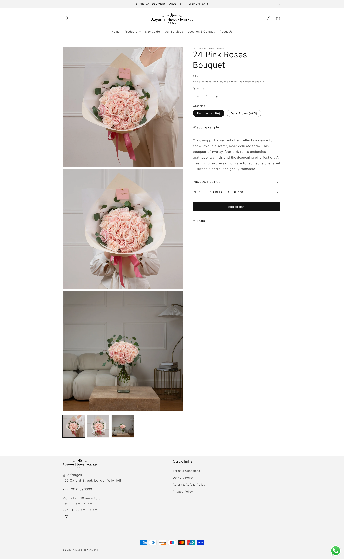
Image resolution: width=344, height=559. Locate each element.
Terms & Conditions (186, 470)
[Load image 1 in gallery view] (74, 426)
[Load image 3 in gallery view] (122, 426)
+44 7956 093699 (77, 489)
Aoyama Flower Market (86, 549)
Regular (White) (208, 113)
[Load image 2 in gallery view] (98, 426)
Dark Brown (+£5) (244, 113)
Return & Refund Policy (189, 484)
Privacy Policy (183, 491)
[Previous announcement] (64, 4)
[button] (67, 18)
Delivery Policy (183, 477)
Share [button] (201, 220)
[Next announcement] (280, 4)
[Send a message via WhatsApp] (335, 550)
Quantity (198, 88)
